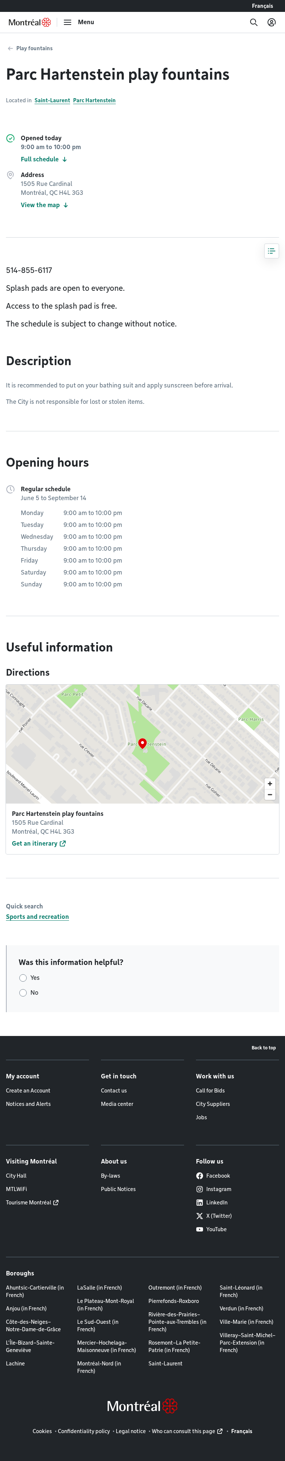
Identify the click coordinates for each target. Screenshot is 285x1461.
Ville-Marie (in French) (246, 1322)
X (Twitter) (219, 1216)
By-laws (110, 1176)
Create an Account (28, 1091)
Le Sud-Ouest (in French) (97, 1325)
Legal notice (131, 1431)
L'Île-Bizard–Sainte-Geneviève (30, 1346)
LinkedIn (216, 1203)
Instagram (218, 1189)
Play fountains (34, 48)
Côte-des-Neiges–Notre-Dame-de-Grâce (33, 1325)
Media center (117, 1104)
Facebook (218, 1176)
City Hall (16, 1176)
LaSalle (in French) (99, 1288)
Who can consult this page (183, 1431)
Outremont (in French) (175, 1288)
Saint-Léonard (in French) (241, 1291)
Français (262, 6)
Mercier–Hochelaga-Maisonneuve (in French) (106, 1346)
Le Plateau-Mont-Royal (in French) (105, 1305)
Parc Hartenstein (94, 100)
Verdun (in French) (241, 1309)
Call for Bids (210, 1091)
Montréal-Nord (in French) (99, 1367)
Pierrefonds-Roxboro (173, 1301)
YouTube (216, 1229)
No (34, 992)
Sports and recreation (37, 916)
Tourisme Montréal (28, 1203)
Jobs (201, 1117)
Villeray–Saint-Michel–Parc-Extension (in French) (247, 1342)
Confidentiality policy (84, 1431)
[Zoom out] (270, 794)
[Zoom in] (270, 783)
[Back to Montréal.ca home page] (30, 22)
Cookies (42, 1431)
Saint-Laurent (52, 100)
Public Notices (118, 1189)
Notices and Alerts (28, 1104)
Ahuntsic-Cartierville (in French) (35, 1291)
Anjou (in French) (26, 1309)
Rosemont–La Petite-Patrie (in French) (174, 1346)
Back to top (264, 1047)
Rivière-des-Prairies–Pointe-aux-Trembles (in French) (177, 1322)
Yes (35, 977)
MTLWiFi (16, 1189)
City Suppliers (213, 1104)
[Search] (253, 22)
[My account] (271, 22)
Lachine (15, 1364)
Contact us (114, 1091)
